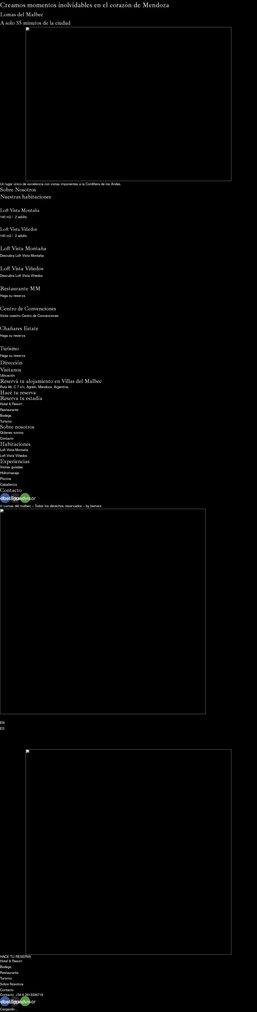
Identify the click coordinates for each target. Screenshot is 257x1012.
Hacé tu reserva (18, 392)
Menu (4, 7)
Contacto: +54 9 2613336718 (21, 994)
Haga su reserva (12, 295)
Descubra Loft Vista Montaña (22, 255)
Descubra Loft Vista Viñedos (21, 275)
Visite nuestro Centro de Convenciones (29, 315)
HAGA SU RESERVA (15, 227)
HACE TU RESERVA (15, 956)
